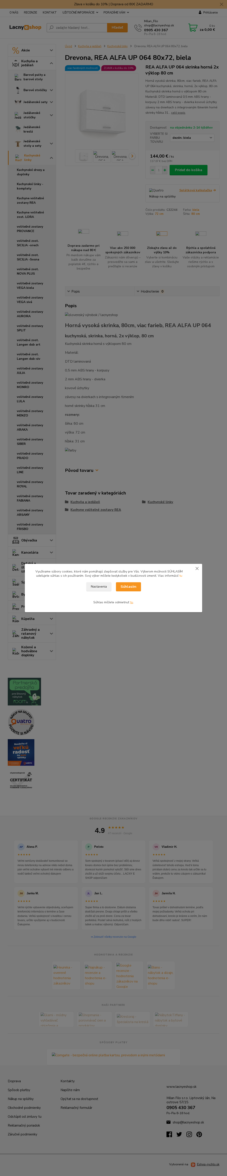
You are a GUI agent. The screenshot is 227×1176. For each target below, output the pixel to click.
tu (180, 576)
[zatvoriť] (197, 568)
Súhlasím (128, 586)
